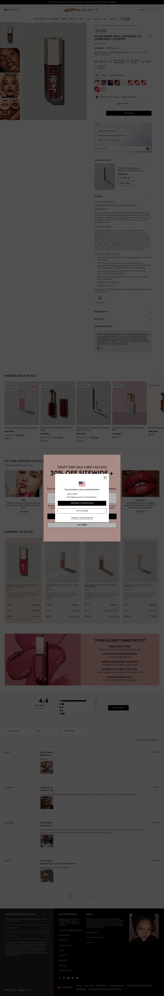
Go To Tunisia (82, 511)
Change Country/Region (82, 518)
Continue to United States (82, 503)
